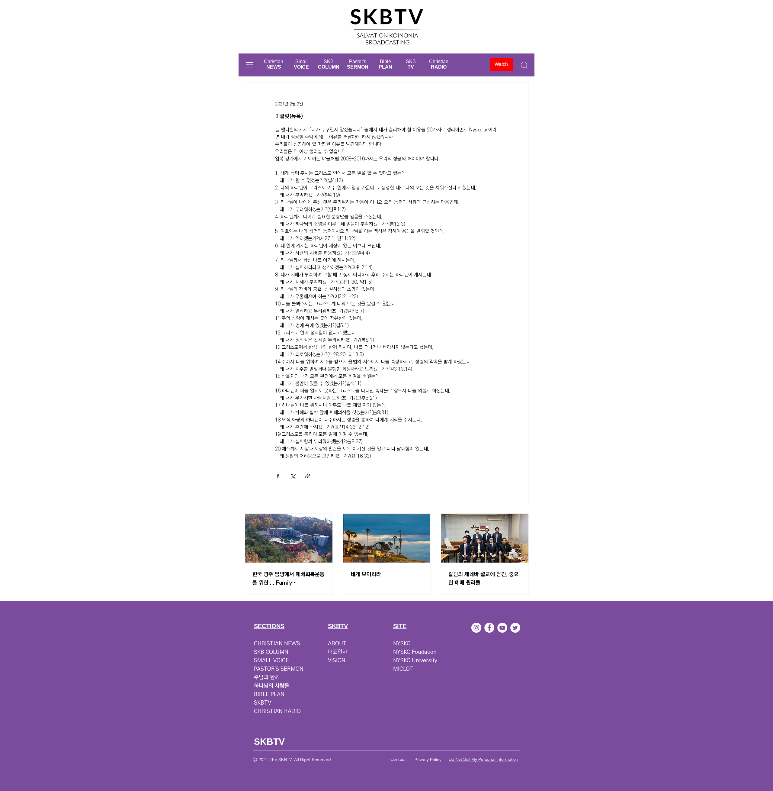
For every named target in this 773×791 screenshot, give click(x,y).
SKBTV (262, 703)
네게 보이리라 (366, 574)
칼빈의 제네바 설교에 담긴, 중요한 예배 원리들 (483, 578)
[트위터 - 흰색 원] (515, 628)
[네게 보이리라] (387, 538)
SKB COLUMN (271, 652)
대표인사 (337, 652)
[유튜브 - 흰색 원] (502, 628)
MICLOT (403, 669)
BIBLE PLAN (269, 694)
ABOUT (337, 643)
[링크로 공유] (307, 476)
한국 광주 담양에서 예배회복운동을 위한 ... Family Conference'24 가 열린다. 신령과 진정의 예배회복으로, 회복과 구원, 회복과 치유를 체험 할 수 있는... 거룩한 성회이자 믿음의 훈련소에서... (288, 578)
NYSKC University (415, 660)
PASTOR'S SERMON (278, 669)
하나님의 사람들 (271, 686)
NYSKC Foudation (415, 652)
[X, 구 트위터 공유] (293, 476)
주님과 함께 (267, 677)
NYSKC (401, 643)
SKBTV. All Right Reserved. (305, 759)
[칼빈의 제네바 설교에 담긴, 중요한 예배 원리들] (484, 538)
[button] (249, 64)
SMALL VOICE (271, 660)
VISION (336, 660)
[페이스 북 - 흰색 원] (489, 628)
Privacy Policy (428, 759)
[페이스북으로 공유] (278, 476)
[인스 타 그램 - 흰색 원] (476, 628)
